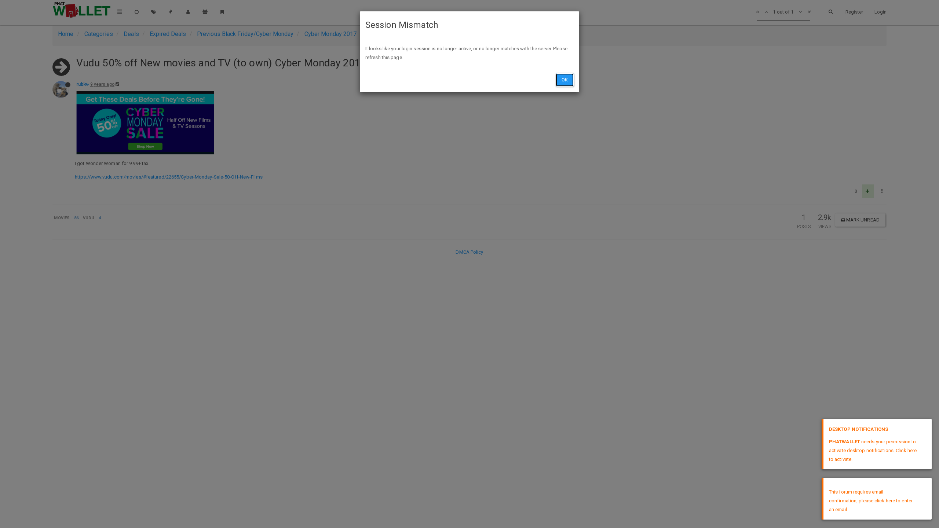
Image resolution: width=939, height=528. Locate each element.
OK (565, 79)
